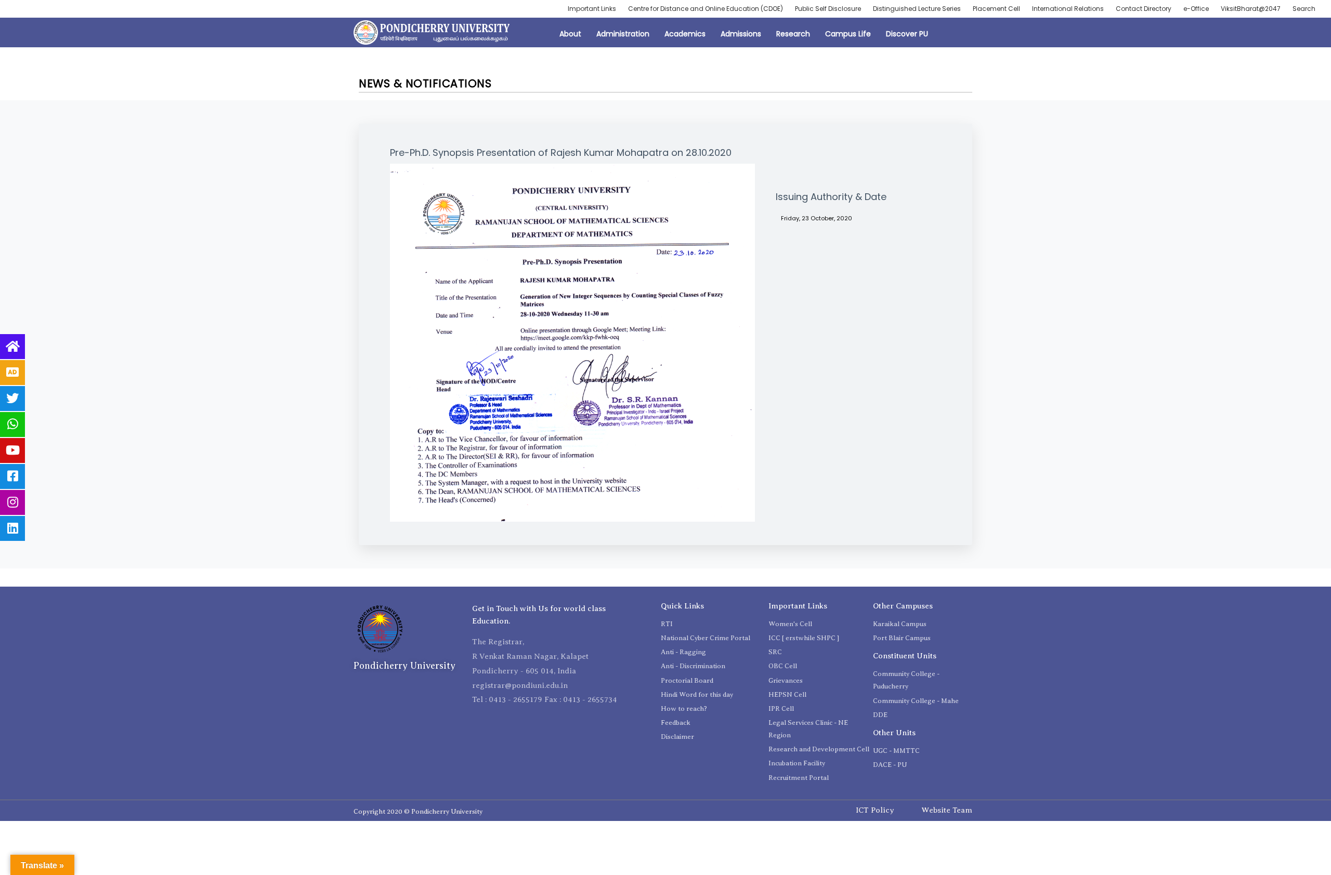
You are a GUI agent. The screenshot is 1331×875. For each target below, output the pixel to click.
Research (793, 34)
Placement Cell (996, 8)
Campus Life (848, 34)
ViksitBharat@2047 (1251, 8)
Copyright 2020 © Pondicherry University (418, 811)
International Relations (1068, 8)
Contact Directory (1143, 8)
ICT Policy (875, 810)
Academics (685, 34)
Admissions (741, 34)
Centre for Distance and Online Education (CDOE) (705, 8)
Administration (622, 34)
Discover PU (907, 34)
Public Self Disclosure (828, 8)
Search (1304, 8)
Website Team (946, 810)
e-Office (1196, 8)
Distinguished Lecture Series (917, 8)
